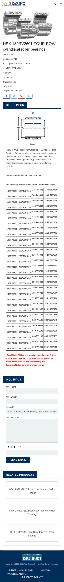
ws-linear (26, 570)
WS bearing (23, 355)
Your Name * (11, 387)
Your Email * (11, 397)
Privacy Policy (32, 577)
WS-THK (46, 570)
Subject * (10, 407)
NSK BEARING (17, 91)
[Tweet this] (14, 96)
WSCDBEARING (16, 573)
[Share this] (6, 96)
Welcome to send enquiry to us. (29, 365)
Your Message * (13, 417)
